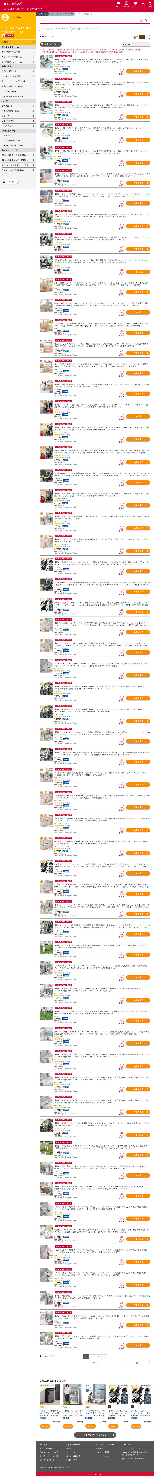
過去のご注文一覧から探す (12, 86)
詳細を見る (138, 71)
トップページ (42, 14)
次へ (138, 1363)
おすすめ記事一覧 (73, 1445)
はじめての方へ (8, 126)
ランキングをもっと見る (95, 1435)
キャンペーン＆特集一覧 (12, 57)
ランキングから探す (10, 91)
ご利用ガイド (7, 106)
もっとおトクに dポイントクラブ (15, 165)
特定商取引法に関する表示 (12, 146)
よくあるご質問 (8, 121)
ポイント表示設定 (73, 1456)
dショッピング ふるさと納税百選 (15, 160)
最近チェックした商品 (49, 1452)
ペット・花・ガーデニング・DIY (61, 14)
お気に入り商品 (46, 1448)
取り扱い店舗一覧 (47, 1460)
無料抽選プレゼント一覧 (12, 62)
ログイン (10, 182)
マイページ (70, 1452)
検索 (146, 21)
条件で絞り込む (51, 44)
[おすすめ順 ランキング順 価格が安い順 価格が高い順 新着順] (135, 44)
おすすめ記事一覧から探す (12, 96)
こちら (68, 1468)
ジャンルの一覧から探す (12, 76)
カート (68, 1448)
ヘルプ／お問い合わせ (11, 111)
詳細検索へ (6, 42)
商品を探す (44, 1445)
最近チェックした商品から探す (14, 81)
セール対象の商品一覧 (11, 52)
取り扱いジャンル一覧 (49, 1456)
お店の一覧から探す (10, 71)
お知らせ (5, 116)
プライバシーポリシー (11, 140)
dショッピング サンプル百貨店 (14, 155)
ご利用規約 (6, 135)
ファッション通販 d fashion (13, 170)
